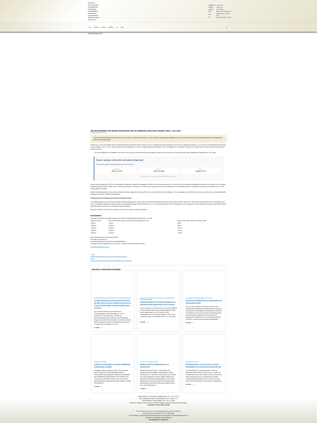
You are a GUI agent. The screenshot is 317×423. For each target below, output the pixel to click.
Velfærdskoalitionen (146, 299)
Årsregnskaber (199, 298)
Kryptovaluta (208, 298)
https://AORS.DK (115, 243)
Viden (122, 27)
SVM (197, 361)
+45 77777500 (170, 400)
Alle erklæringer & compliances (158, 419)
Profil (229, 17)
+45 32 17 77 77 (200, 171)
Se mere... (98, 327)
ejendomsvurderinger (100, 298)
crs (141, 361)
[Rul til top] (313, 420)
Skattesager (160, 298)
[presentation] (112, 283)
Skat (98, 247)
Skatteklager (151, 298)
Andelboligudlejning (100, 361)
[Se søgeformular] (227, 27)
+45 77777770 (175, 396)
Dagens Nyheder (221, 17)
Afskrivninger (190, 298)
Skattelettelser (190, 361)
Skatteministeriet (113, 298)
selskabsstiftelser (152, 361)
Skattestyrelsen (104, 247)
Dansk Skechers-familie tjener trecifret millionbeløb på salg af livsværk (111, 259)
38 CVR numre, (144, 411)
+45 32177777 (173, 398)
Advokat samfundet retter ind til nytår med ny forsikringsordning (108, 255)
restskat (93, 132)
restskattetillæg (101, 132)
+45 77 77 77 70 (116, 171)
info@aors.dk (220, 13)
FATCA (144, 361)
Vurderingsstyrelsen (125, 298)
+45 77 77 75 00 (158, 171)
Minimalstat (143, 298)
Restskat (93, 247)
